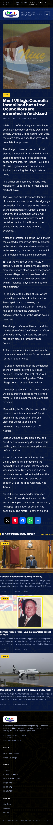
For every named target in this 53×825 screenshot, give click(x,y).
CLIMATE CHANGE (10, 775)
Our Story (7, 804)
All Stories (47, 534)
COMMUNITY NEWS (11, 779)
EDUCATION (8, 791)
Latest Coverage (10, 758)
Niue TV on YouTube (11, 754)
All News (6, 770)
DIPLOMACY (8, 783)
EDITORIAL (7, 787)
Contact (6, 808)
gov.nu (6, 812)
